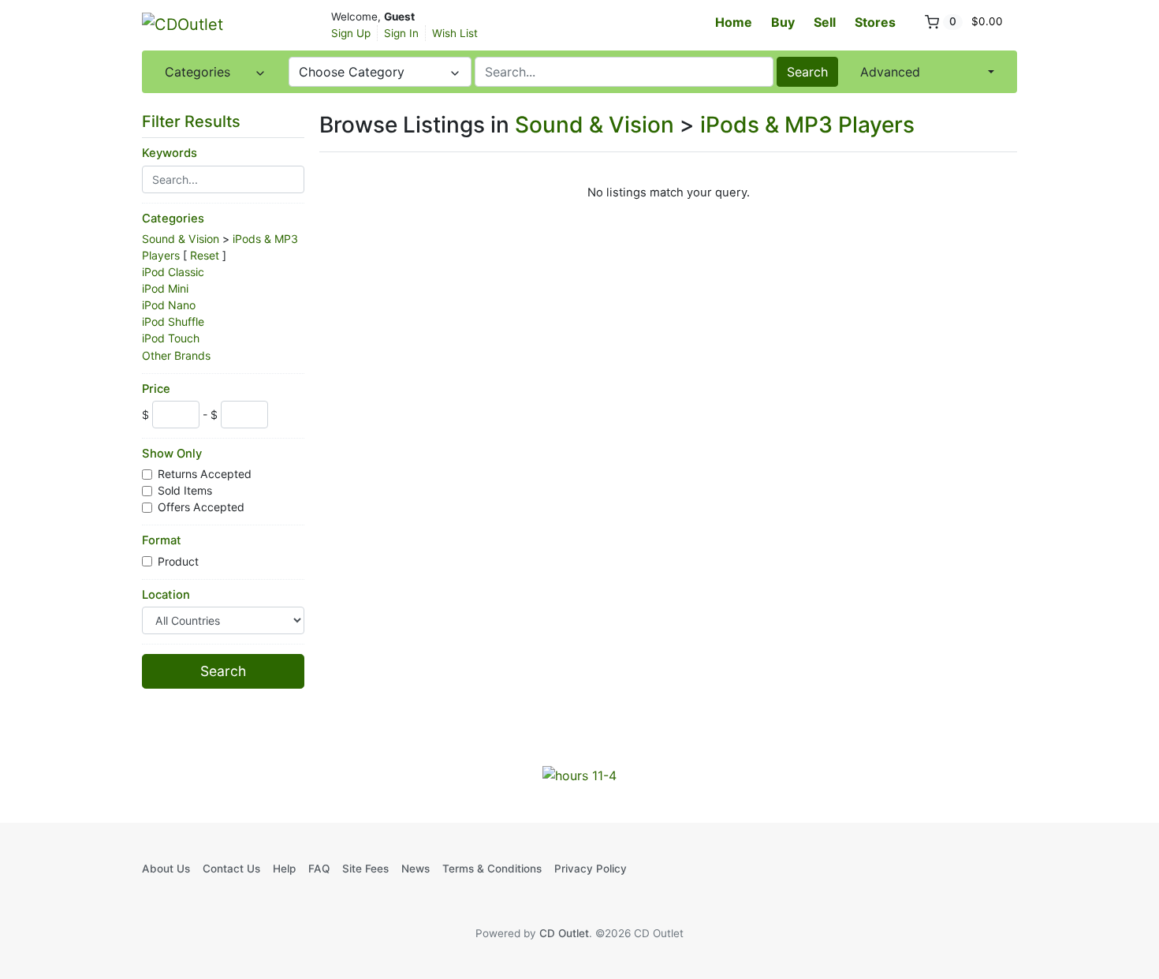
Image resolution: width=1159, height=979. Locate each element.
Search (807, 72)
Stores (875, 22)
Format (161, 540)
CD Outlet (564, 933)
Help (284, 868)
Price (156, 389)
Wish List (455, 33)
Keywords (169, 153)
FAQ (319, 868)
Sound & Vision (180, 238)
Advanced (890, 72)
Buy (783, 22)
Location (166, 595)
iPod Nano (169, 305)
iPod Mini (165, 288)
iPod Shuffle (173, 321)
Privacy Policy (590, 868)
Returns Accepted (206, 473)
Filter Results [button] (193, 121)
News (415, 868)
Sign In (401, 33)
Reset (204, 255)
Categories (173, 218)
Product (180, 561)
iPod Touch (170, 338)
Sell (825, 22)
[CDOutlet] (221, 23)
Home (733, 22)
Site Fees (365, 868)
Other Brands (176, 355)
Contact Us (231, 868)
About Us (166, 868)
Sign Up (351, 33)
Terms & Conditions (492, 868)
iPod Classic (173, 271)
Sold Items (186, 490)
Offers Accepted (203, 507)
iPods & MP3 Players (807, 124)
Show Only (172, 454)
